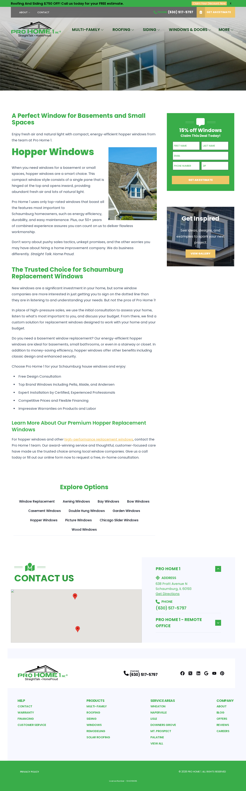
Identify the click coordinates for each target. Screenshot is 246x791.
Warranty (26, 712)
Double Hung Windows (87, 511)
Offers (222, 719)
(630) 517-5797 (171, 608)
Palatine (157, 737)
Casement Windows (44, 511)
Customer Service (32, 725)
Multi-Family (86, 29)
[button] (75, 596)
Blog (220, 712)
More (224, 29)
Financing (26, 719)
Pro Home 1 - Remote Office (179, 623)
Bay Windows (108, 501)
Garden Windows (126, 511)
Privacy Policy (29, 771)
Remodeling (96, 731)
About (23, 12)
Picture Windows (78, 520)
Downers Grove (163, 725)
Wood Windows (84, 529)
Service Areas (162, 700)
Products (95, 700)
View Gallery (200, 253)
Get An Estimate (219, 12)
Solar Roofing (98, 737)
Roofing (121, 29)
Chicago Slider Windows (119, 520)
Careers (223, 731)
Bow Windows (138, 501)
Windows (94, 725)
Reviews (223, 725)
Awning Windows (76, 501)
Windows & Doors (188, 29)
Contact (43, 12)
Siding (149, 29)
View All (156, 743)
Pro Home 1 (168, 569)
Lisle (153, 719)
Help (21, 700)
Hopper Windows (43, 520)
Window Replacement (37, 501)
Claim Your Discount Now (209, 3)
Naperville (158, 712)
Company (225, 700)
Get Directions (168, 593)
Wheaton (158, 706)
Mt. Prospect (160, 731)
